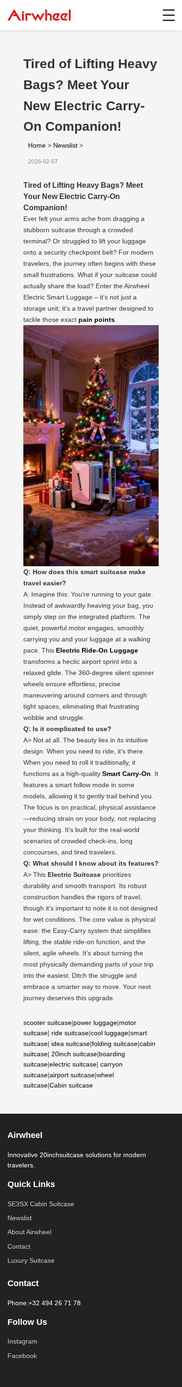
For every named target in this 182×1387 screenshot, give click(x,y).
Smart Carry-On (126, 773)
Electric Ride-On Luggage (97, 650)
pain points (96, 319)
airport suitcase (72, 1075)
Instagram (22, 1341)
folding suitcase (115, 1043)
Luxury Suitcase (31, 1260)
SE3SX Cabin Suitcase (40, 1204)
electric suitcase (73, 1064)
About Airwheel (29, 1232)
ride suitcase (70, 1033)
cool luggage (109, 1033)
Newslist (65, 145)
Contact (18, 1246)
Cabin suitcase (71, 1085)
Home (37, 145)
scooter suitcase (47, 1022)
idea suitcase (70, 1043)
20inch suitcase (74, 1054)
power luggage (95, 1022)
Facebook (22, 1355)
